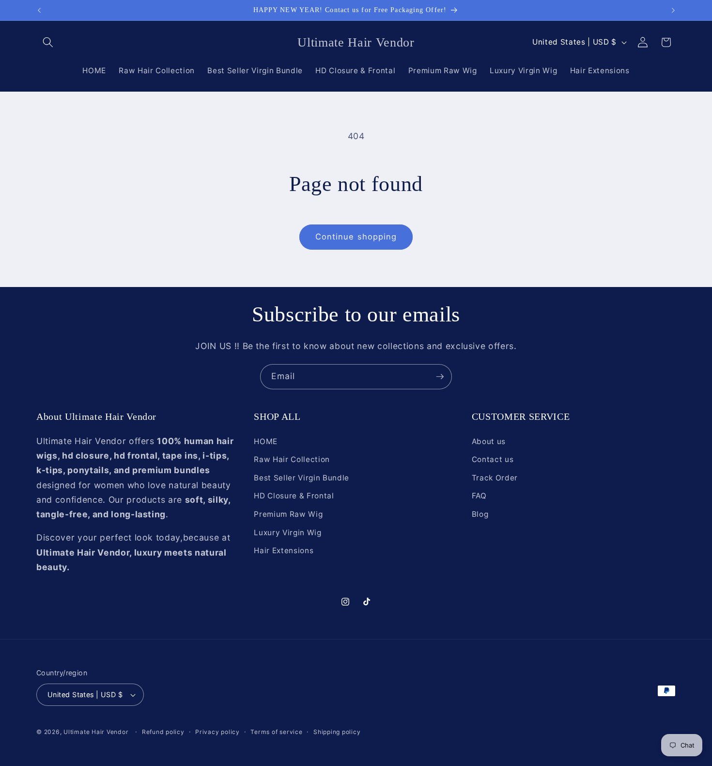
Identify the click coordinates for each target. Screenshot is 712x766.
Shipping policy (337, 731)
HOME (266, 441)
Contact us (493, 459)
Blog (480, 514)
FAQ (479, 495)
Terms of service (276, 731)
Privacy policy (217, 731)
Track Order (495, 477)
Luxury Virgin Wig (287, 532)
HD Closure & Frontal (294, 495)
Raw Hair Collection (292, 459)
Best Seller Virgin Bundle (301, 477)
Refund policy (163, 731)
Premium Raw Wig (288, 514)
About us (489, 441)
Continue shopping (356, 236)
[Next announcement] (673, 10)
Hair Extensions (283, 550)
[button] (48, 42)
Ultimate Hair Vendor (95, 731)
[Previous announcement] (39, 10)
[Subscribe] (439, 376)
